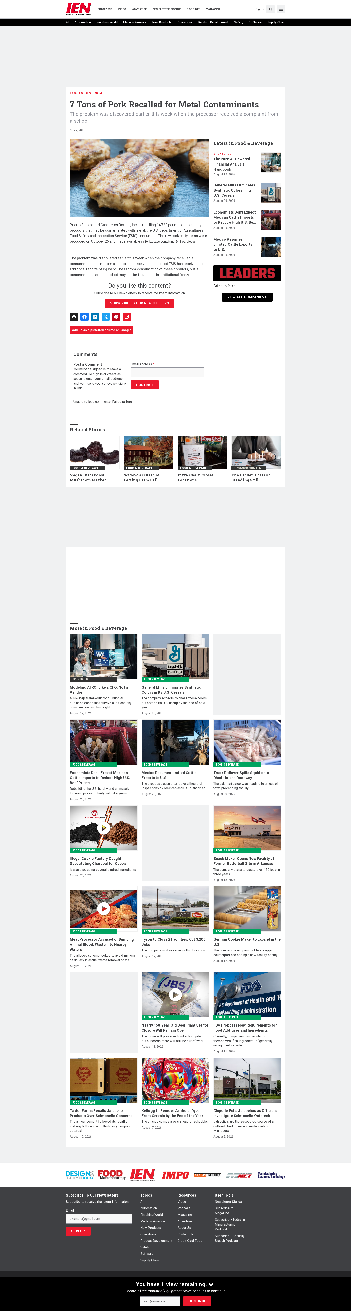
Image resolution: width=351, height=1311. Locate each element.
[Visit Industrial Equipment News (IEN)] (142, 1175)
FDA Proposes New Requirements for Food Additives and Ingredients (245, 1027)
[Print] (74, 317)
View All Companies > (247, 297)
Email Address (142, 364)
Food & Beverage (86, 93)
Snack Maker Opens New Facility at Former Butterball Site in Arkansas (243, 861)
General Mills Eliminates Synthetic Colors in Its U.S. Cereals (234, 190)
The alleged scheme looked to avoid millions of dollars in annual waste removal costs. (103, 958)
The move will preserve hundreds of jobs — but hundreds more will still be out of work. (173, 1038)
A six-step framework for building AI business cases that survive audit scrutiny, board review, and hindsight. (101, 702)
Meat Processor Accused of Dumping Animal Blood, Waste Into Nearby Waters (102, 944)
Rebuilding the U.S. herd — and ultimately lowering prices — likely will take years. (99, 791)
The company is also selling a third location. (174, 950)
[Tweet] (106, 317)
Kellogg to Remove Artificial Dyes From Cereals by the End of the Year (172, 1113)
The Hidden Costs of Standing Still (250, 477)
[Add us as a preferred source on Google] (127, 317)
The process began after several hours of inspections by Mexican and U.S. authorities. (174, 786)
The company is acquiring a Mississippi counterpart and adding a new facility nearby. (245, 952)
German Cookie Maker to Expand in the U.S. (247, 942)
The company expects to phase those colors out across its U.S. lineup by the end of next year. (174, 702)
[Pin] (116, 317)
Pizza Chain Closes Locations (196, 477)
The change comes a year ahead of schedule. (175, 1122)
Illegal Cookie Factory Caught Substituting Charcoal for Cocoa (98, 861)
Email (70, 1210)
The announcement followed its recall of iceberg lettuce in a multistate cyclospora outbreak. (100, 1126)
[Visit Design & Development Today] (80, 1175)
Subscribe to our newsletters (139, 303)
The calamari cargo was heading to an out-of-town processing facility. (246, 786)
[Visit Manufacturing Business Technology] (271, 1175)
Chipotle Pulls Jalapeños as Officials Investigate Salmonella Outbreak (245, 1113)
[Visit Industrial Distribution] (207, 1175)
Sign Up (78, 1231)
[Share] (84, 317)
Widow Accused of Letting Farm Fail (142, 477)
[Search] (270, 9)
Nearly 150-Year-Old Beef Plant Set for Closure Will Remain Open (175, 1027)
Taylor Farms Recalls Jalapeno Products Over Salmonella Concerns (101, 1113)
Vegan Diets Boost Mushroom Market (88, 477)
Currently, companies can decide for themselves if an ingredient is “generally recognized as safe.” (243, 1040)
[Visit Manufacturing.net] (239, 1175)
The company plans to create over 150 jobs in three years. (246, 872)
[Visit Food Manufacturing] (112, 1175)
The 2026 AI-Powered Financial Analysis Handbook (231, 164)
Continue (197, 1301)
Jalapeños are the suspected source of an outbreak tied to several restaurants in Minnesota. (244, 1126)
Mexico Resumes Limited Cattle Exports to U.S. (232, 244)
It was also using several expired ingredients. (103, 870)
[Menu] (281, 9)
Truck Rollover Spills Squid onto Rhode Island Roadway (241, 775)
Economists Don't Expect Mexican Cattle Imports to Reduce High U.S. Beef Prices (235, 217)
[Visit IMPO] (175, 1175)
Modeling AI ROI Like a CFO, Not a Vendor (99, 689)
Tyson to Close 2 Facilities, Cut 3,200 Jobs (173, 942)
